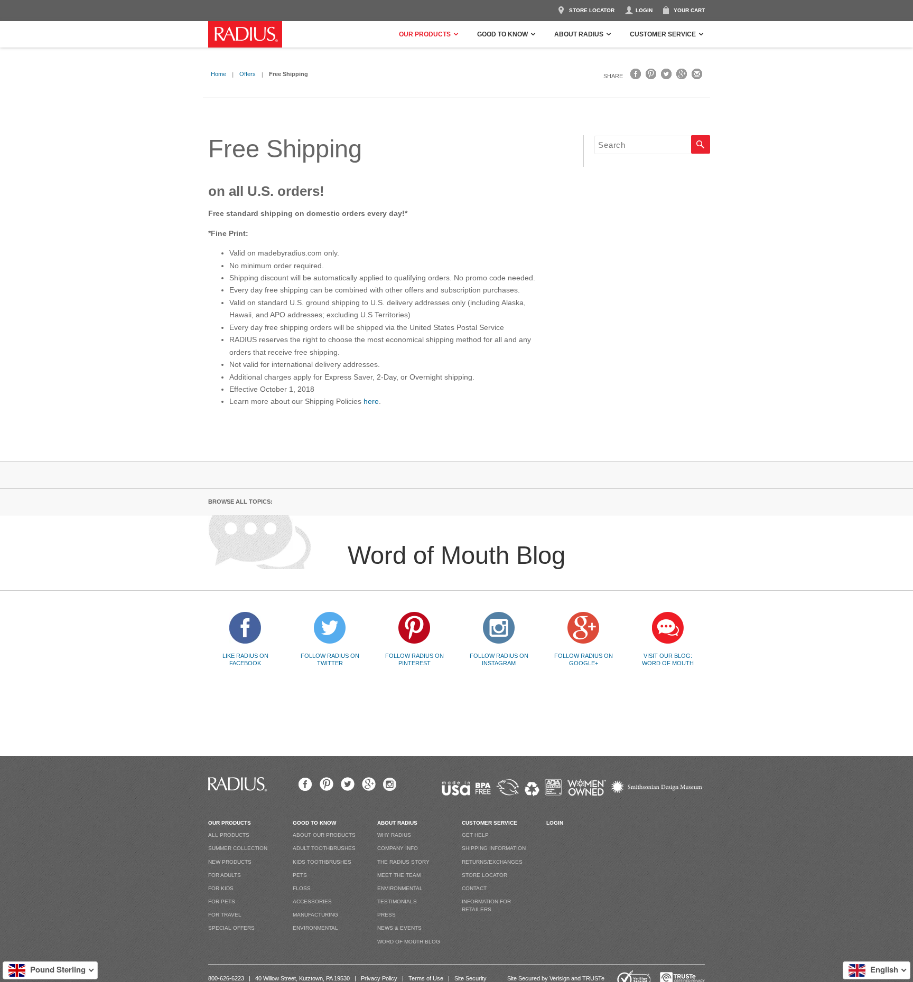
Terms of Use (425, 978)
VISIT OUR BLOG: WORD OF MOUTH (668, 659)
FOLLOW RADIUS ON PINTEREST (414, 659)
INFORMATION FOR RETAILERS (486, 905)
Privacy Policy (379, 978)
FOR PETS (221, 901)
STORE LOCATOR (591, 10)
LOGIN (644, 10)
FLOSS (302, 888)
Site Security (470, 978)
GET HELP (475, 835)
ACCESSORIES (312, 901)
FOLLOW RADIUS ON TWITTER (330, 659)
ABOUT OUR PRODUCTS (324, 835)
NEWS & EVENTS (399, 928)
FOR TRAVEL (224, 915)
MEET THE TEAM (399, 875)
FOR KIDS (221, 888)
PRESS (386, 915)
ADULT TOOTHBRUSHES (324, 848)
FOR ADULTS (224, 875)
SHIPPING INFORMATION (494, 848)
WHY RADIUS (394, 835)
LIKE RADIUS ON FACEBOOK (245, 659)
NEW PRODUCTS (229, 862)
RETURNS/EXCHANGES (492, 862)
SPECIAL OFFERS (231, 928)
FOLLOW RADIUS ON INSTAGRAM (499, 659)
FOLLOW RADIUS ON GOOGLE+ (583, 659)
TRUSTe (593, 978)
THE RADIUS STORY (403, 862)
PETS (300, 875)
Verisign (559, 978)
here (371, 401)
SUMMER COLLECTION (237, 848)
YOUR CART (689, 10)
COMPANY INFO (397, 848)
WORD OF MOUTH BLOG (408, 942)
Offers (247, 74)
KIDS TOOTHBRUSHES (322, 862)
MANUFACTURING (315, 915)
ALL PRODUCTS (228, 835)
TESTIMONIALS (397, 901)
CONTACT (474, 888)
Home (218, 74)
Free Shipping (285, 149)
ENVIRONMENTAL (315, 928)
